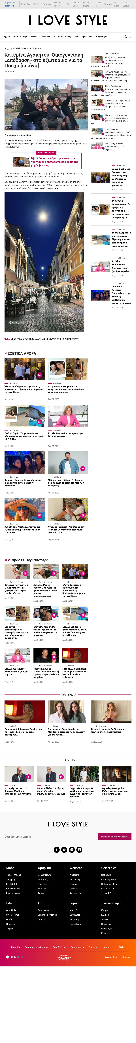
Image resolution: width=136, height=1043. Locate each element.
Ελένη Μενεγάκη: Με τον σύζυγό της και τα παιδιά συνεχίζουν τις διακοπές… (45, 631)
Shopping (11, 879)
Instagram (109, 947)
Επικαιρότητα (111, 903)
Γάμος (68, 37)
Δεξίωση (74, 919)
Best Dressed (13, 888)
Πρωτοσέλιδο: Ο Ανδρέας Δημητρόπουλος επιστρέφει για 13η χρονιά (51, 791)
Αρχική (7, 37)
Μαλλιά (70, 666)
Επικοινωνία (77, 947)
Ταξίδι (9, 928)
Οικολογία (106, 928)
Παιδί (9, 919)
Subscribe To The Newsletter (114, 836)
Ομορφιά (24, 37)
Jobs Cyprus (126, 4)
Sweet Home (12, 914)
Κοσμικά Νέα (107, 888)
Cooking (108, 4)
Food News (43, 910)
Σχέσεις (74, 888)
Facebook (94, 947)
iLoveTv (69, 760)
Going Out (11, 924)
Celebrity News (16, 582)
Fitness (73, 884)
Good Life (11, 910)
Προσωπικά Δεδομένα (36, 947)
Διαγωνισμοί (101, 37)
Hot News (34, 48)
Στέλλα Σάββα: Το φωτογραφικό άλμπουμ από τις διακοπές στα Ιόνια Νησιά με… (24, 436)
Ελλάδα (105, 914)
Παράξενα (106, 924)
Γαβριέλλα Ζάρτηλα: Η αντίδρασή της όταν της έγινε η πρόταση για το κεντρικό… (82, 792)
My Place (116, 4)
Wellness (35, 37)
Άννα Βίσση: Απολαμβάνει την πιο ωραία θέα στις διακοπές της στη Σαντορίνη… (22, 530)
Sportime (47, 4)
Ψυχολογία (75, 893)
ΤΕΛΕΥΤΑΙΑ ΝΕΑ (111, 54)
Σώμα (55, 726)
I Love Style (76, 4)
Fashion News (13, 893)
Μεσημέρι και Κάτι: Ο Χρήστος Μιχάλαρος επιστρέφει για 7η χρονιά (18, 791)
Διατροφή (75, 879)
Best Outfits (12, 884)
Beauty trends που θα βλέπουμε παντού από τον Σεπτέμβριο (107, 730)
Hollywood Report (110, 884)
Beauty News (102, 726)
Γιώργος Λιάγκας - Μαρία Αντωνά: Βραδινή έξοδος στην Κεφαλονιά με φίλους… (46, 673)
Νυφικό (73, 910)
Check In (98, 4)
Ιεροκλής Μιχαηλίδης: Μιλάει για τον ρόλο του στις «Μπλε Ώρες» (115, 791)
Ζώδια (76, 37)
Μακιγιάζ (43, 879)
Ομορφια (69, 695)
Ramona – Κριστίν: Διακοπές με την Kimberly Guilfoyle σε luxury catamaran (23, 483)
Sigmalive (25, 4)
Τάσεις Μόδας (13, 875)
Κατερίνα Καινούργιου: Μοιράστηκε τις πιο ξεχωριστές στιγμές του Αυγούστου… (16, 589)
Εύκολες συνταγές (47, 914)
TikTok (122, 947)
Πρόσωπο (43, 884)
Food (60, 37)
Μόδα (15, 37)
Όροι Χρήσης (59, 947)
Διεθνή (105, 919)
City (68, 4)
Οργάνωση (75, 914)
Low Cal (42, 919)
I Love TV (14, 785)
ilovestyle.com (124, 957)
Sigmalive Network (10, 4)
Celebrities (45, 37)
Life (54, 37)
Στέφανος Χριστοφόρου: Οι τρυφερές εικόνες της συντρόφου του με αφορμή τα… (66, 389)
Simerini (37, 4)
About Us (15, 947)
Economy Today (58, 4)
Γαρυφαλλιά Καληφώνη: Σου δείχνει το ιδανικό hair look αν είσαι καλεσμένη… (74, 673)
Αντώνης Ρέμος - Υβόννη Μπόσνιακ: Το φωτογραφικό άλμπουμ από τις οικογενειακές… (45, 590)
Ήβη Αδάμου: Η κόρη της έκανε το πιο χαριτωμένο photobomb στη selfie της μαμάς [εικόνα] (54, 162)
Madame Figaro (87, 4)
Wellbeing (74, 875)
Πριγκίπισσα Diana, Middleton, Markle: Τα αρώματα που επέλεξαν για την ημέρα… (66, 732)
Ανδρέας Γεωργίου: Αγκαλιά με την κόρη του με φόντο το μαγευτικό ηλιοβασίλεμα (66, 530)
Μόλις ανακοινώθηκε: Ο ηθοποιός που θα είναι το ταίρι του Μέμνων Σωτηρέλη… (66, 483)
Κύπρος (105, 910)
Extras (104, 933)
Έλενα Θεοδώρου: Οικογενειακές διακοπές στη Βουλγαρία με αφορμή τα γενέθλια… (23, 389)
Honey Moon (76, 924)
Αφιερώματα (87, 37)
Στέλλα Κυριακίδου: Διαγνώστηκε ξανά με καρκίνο (66, 434)
